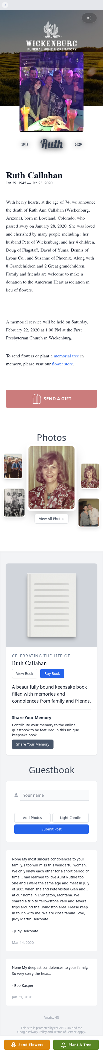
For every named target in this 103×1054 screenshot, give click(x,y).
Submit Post (52, 829)
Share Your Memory (32, 744)
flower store (62, 364)
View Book (24, 673)
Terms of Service (65, 1032)
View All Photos (51, 518)
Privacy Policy (37, 1032)
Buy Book (52, 673)
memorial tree (66, 356)
